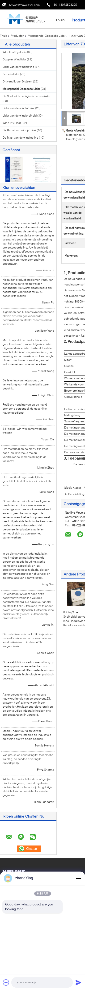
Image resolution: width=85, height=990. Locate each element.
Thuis (60, 20)
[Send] (78, 982)
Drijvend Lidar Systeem (17, 81)
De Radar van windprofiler (19, 130)
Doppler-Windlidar (14, 59)
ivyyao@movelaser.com (24, 5)
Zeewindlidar (11, 74)
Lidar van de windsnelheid (20, 115)
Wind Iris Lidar (12, 123)
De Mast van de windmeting (20, 137)
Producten (17, 35)
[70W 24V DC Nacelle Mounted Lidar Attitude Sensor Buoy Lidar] (76, 118)
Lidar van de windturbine (18, 108)
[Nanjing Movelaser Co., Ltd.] (26, 18)
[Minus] (78, 878)
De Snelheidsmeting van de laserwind (27, 96)
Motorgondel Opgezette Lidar (46, 35)
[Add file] (6, 982)
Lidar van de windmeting (18, 66)
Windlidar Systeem (14, 52)
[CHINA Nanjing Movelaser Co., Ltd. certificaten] (14, 169)
